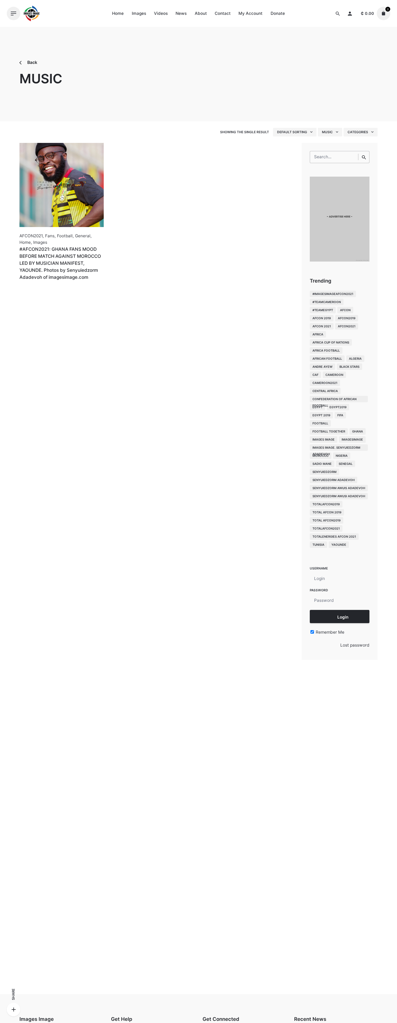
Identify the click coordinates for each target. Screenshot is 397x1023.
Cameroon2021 (324, 383)
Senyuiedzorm (324, 472)
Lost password (354, 645)
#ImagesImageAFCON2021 (332, 294)
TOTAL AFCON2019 (326, 520)
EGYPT (317, 407)
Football (65, 235)
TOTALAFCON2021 (326, 528)
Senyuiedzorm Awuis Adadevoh (338, 488)
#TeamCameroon (326, 302)
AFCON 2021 (321, 326)
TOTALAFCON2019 (326, 504)
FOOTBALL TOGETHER (328, 431)
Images (40, 242)
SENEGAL (345, 464)
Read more (30, 289)
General (82, 235)
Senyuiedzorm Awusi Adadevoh (338, 496)
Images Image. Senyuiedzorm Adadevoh (336, 448)
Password (319, 590)
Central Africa (325, 391)
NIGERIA (342, 456)
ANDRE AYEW (322, 367)
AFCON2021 (31, 235)
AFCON (345, 310)
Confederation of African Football (334, 399)
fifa (340, 415)
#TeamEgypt (322, 310)
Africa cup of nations (330, 342)
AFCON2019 (346, 318)
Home (25, 242)
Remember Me (329, 632)
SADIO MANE (322, 464)
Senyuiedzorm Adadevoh (333, 480)
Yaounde (338, 545)
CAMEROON (334, 375)
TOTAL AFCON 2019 (326, 512)
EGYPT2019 (337, 407)
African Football (327, 359)
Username (319, 568)
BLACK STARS (349, 367)
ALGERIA (355, 359)
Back (31, 62)
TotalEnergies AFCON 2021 (334, 536)
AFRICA (317, 334)
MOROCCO (320, 456)
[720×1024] (340, 260)
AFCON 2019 (321, 318)
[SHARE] (13, 1009)
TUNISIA (318, 545)
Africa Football (326, 350)
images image (323, 439)
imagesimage (352, 439)
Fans (50, 235)
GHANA (357, 431)
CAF (315, 375)
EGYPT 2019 (321, 415)
